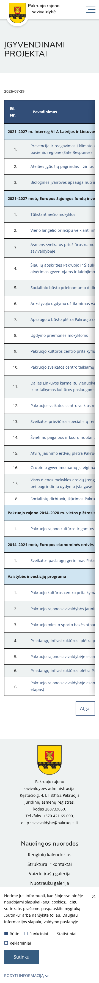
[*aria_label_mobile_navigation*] (91, 10)
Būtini (15, 933)
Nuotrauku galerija (49, 883)
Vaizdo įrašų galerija (49, 874)
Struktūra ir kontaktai (50, 864)
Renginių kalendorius (50, 855)
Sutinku (21, 957)
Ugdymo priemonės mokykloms (59, 335)
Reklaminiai (20, 943)
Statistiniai (66, 933)
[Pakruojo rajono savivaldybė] (49, 760)
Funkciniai (38, 933)
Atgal (85, 708)
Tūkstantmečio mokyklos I (54, 214)
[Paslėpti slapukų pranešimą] (93, 896)
